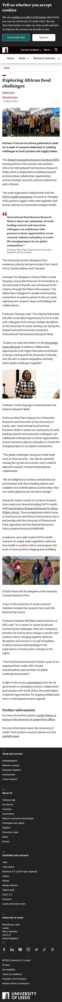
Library (5, 876)
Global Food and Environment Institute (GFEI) (33, 159)
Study (22, 58)
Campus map (8, 800)
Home (10, 58)
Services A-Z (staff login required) (19, 871)
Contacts (7, 899)
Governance (8, 813)
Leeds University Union (13, 903)
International (8, 774)
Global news (8, 92)
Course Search (9, 779)
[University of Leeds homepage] (5, 50)
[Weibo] (36, 949)
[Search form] (56, 50)
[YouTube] (20, 949)
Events (5, 841)
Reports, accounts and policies (18, 818)
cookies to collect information (29, 17)
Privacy (6, 965)
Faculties (7, 809)
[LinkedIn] (12, 949)
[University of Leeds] (19, 996)
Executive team (10, 832)
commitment (34, 682)
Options (43, 37)
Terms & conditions (12, 974)
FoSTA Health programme (17, 196)
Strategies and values (13, 823)
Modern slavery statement (15, 983)
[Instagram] (28, 949)
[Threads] (52, 949)
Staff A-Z (7, 894)
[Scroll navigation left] (3, 58)
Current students (30, 49)
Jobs (4, 862)
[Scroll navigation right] (58, 58)
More (46, 49)
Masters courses (10, 765)
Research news (10, 97)
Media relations (10, 885)
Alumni (5, 880)
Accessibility (8, 969)
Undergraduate (9, 760)
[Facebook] (4, 949)
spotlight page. (11, 736)
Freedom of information (14, 978)
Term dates (8, 867)
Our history (7, 804)
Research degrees (11, 770)
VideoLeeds (8, 890)
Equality (6, 827)
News (7, 68)
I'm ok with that (16, 37)
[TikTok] (44, 949)
